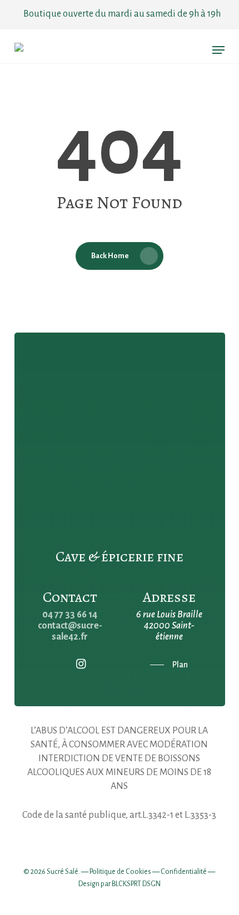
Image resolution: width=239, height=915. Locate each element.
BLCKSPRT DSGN (136, 884)
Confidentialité (184, 872)
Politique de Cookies (120, 872)
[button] (218, 50)
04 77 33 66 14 (69, 615)
